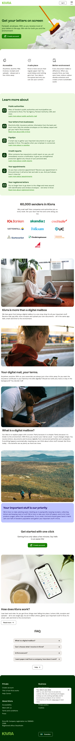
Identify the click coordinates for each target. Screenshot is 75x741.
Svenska (47, 734)
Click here (55, 700)
